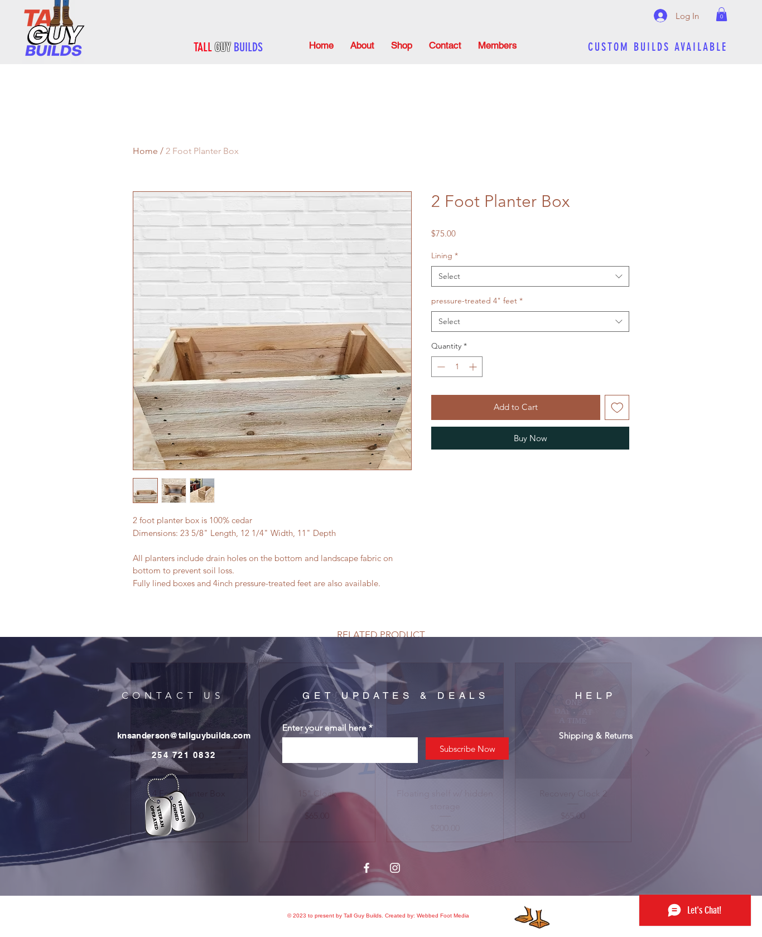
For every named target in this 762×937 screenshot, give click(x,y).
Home (145, 151)
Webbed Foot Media (443, 915)
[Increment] (474, 366)
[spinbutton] (457, 366)
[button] (721, 14)
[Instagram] (395, 868)
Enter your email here (324, 727)
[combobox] (530, 276)
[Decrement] (440, 366)
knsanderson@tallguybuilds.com (183, 735)
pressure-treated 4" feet (477, 301)
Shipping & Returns (596, 735)
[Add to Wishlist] (617, 407)
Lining (444, 255)
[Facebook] (366, 868)
